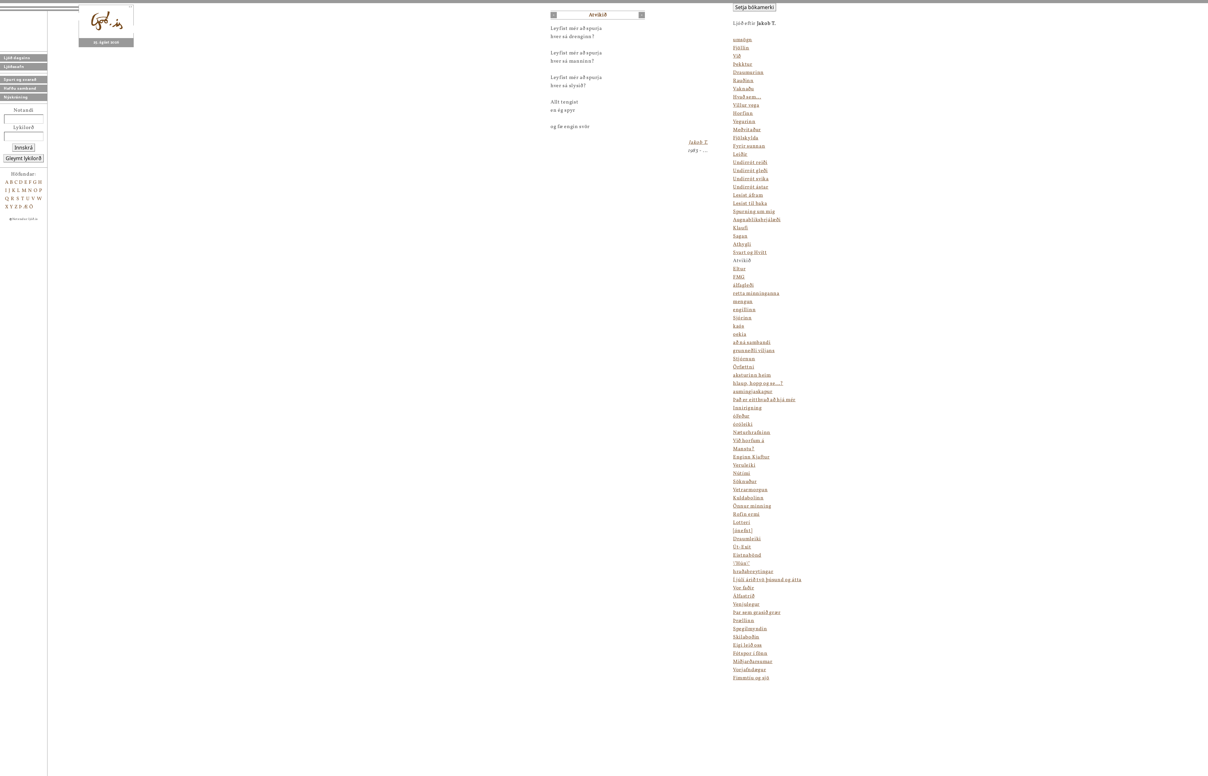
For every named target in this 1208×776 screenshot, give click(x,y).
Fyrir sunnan (749, 146)
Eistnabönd (747, 555)
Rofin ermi (746, 514)
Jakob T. (698, 142)
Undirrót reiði (750, 162)
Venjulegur (746, 604)
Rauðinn (743, 80)
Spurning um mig (754, 211)
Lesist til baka (750, 203)
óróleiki (743, 424)
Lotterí (741, 522)
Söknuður (745, 481)
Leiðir (740, 154)
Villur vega (746, 105)
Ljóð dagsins (17, 57)
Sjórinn (742, 318)
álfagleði (743, 285)
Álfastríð (743, 596)
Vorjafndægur (749, 669)
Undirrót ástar (751, 187)
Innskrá (23, 147)
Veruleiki (744, 465)
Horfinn (743, 113)
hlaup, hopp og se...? (758, 383)
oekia (740, 334)
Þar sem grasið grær (756, 612)
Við (737, 56)
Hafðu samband (20, 88)
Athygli (742, 244)
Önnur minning (752, 506)
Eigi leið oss (747, 645)
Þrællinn (743, 620)
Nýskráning (16, 97)
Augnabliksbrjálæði (757, 219)
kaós (738, 326)
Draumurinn (748, 72)
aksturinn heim (752, 375)
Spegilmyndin (750, 629)
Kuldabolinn (748, 498)
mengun (743, 301)
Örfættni (743, 367)
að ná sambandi (752, 342)
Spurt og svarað (20, 79)
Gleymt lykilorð (24, 158)
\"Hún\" (741, 563)
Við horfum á (748, 440)
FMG (739, 277)
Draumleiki (747, 539)
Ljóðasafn (14, 66)
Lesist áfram (748, 195)
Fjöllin (741, 48)
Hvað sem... (747, 97)
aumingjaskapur (753, 391)
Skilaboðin (746, 637)
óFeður (741, 416)
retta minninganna (756, 293)
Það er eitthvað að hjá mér (764, 399)
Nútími (741, 473)
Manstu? (744, 449)
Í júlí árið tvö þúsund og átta (767, 579)
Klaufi (740, 228)
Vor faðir (743, 588)
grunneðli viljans (754, 350)
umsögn (742, 40)
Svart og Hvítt (750, 252)
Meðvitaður (747, 130)
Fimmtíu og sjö (751, 678)
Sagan (740, 236)
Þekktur (742, 64)
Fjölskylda (745, 138)
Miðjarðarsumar (753, 661)
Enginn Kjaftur (751, 457)
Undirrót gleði (750, 170)
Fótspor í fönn (750, 653)
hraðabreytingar (753, 571)
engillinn (744, 309)
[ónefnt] (742, 530)
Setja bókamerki (754, 7)
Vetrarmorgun (750, 489)
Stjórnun (744, 359)
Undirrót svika (751, 179)
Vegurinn (744, 121)
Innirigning (747, 408)
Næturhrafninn (751, 432)
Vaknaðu (743, 89)
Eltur (739, 269)
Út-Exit (742, 547)
